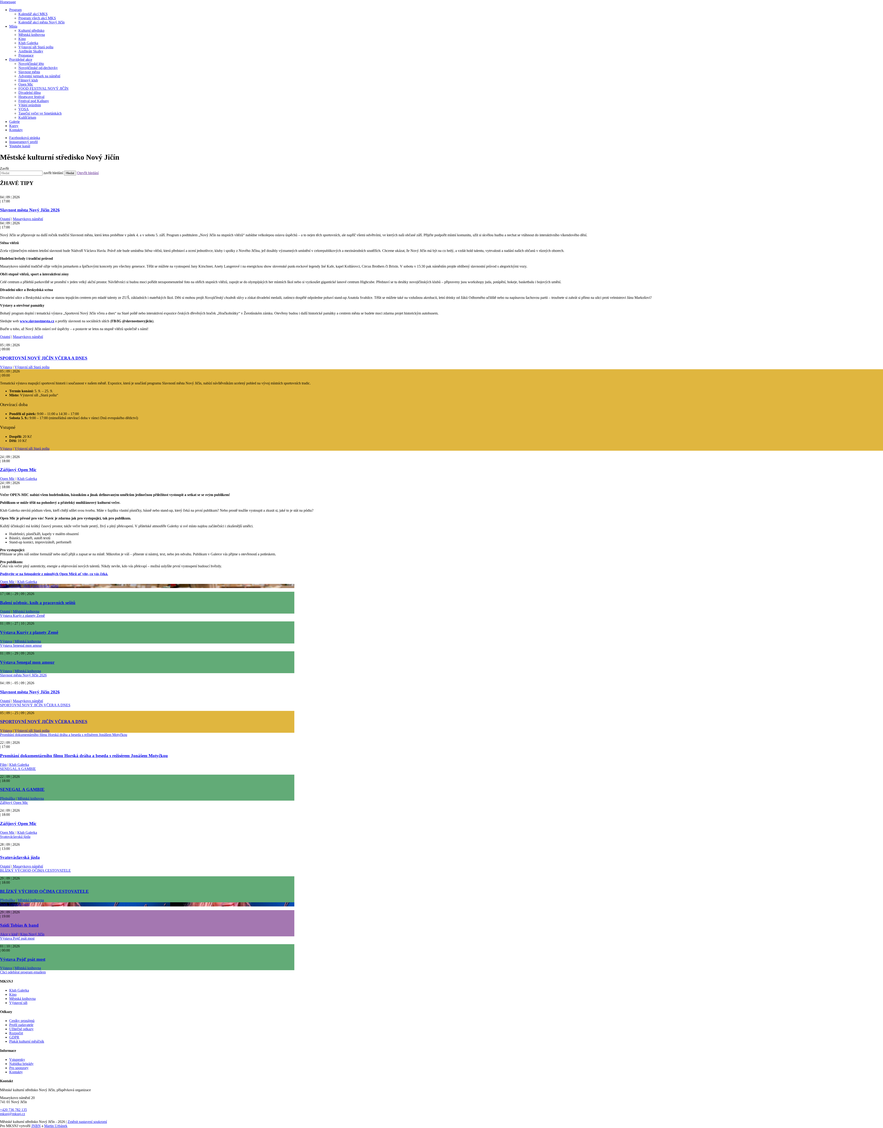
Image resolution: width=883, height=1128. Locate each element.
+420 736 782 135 (13, 1110)
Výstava (6, 367)
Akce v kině (9, 934)
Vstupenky (17, 1060)
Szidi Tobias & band (15, 904)
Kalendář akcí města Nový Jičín (41, 22)
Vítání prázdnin (29, 105)
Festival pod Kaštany (33, 101)
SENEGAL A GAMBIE (18, 769)
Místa (13, 26)
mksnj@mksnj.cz (12, 1114)
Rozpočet (16, 1033)
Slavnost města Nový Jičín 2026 (30, 210)
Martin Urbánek (55, 1126)
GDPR (14, 1037)
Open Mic (25, 84)
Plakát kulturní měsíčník (26, 1041)
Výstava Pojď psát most (17, 938)
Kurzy (13, 126)
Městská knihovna (31, 35)
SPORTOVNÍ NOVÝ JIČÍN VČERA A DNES (43, 358)
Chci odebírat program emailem (23, 972)
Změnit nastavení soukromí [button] (87, 1122)
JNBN (36, 1126)
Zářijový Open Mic (18, 469)
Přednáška (7, 798)
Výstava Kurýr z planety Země (22, 615)
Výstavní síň (18, 1003)
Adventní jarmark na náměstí (39, 76)
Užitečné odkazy (21, 1029)
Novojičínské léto (31, 64)
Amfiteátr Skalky (30, 51)
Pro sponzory (19, 1068)
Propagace (26, 55)
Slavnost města (29, 72)
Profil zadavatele (21, 1025)
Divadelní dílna (29, 93)
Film (3, 765)
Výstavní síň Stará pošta (35, 47)
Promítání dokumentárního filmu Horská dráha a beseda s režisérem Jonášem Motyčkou (63, 735)
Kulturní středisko (31, 30)
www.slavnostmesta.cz (37, 321)
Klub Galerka (28, 43)
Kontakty (16, 130)
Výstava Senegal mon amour (21, 645)
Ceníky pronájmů (21, 1021)
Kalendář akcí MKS (33, 14)
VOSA (23, 109)
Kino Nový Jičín (32, 934)
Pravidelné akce (20, 59)
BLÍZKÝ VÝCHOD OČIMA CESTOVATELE (35, 870)
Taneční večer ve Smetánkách (40, 113)
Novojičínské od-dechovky (38, 68)
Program (15, 10)
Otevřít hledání (88, 173)
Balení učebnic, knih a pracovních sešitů (29, 586)
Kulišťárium (27, 117)
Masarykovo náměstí (28, 219)
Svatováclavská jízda (15, 837)
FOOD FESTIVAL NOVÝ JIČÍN (43, 88)
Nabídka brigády (21, 1064)
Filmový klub (28, 80)
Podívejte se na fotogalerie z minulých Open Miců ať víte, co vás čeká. (54, 574)
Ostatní (5, 219)
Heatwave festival (31, 97)
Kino (22, 39)
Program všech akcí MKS (37, 18)
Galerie (14, 122)
